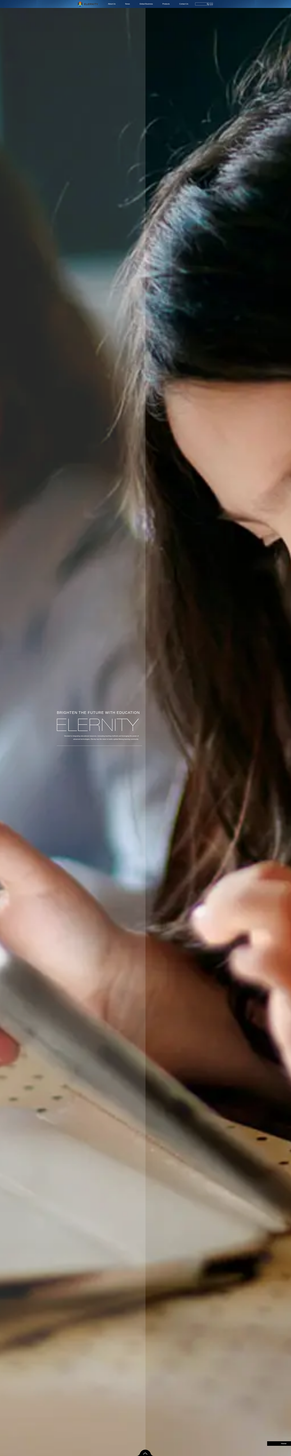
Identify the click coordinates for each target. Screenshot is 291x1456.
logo (88, 4)
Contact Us (183, 4)
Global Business (146, 4)
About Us (111, 4)
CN (211, 4)
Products (166, 4)
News (127, 4)
